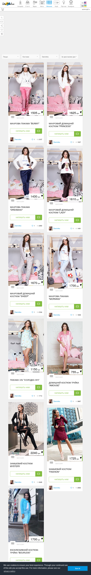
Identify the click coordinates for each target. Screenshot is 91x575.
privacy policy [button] (9, 571)
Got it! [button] (77, 568)
